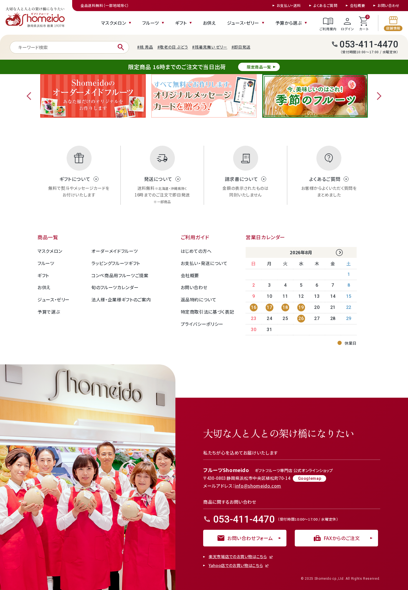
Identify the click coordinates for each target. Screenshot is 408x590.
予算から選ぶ (288, 22)
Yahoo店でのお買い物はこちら (236, 565)
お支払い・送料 (289, 5)
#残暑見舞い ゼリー (209, 47)
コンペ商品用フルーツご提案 (119, 275)
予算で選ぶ (48, 311)
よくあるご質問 (325, 5)
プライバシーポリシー (202, 324)
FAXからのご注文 (336, 538)
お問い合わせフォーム (245, 538)
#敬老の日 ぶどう (172, 47)
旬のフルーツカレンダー (114, 287)
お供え (209, 22)
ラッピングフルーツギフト (115, 263)
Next (377, 96)
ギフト (181, 22)
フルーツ (150, 22)
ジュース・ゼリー (243, 22)
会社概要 (357, 5)
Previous (30, 96)
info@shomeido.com (258, 485)
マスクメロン (113, 22)
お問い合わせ (388, 5)
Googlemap (309, 478)
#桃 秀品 (145, 47)
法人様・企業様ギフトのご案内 (121, 299)
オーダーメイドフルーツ (114, 251)
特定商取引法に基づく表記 (207, 311)
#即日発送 (240, 47)
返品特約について (198, 299)
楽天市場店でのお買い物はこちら (238, 556)
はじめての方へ (196, 251)
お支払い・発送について (204, 263)
